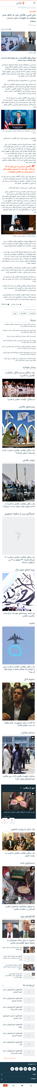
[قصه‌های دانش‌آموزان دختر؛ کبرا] (29, 1044)
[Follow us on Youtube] (25, 1069)
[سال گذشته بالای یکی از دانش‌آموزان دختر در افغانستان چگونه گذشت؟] (29, 976)
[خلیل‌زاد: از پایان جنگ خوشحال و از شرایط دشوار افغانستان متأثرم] (18, 929)
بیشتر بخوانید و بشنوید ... (9, 1058)
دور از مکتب (29, 788)
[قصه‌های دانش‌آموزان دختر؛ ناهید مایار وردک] (29, 1053)
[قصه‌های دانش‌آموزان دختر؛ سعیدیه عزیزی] (29, 1000)
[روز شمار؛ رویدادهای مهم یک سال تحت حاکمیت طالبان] (18, 592)
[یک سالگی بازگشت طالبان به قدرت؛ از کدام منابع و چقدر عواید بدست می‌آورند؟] (18, 482)
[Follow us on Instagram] (21, 1069)
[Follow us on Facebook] (34, 1069)
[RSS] (12, 1069)
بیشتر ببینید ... (6, 816)
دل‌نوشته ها (29, 985)
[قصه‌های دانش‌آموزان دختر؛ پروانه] (29, 1026)
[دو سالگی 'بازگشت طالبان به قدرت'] (18, 388)
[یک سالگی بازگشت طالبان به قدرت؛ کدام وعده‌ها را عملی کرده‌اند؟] (18, 429)
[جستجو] (31, 1085)
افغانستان (32, 11)
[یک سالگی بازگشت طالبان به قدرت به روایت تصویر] (18, 841)
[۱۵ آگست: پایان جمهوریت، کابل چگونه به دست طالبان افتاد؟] (18, 701)
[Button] (6, 29)
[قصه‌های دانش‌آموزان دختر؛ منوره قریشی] (29, 991)
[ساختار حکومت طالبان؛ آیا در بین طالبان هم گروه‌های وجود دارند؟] (18, 755)
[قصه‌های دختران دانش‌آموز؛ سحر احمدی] (29, 1018)
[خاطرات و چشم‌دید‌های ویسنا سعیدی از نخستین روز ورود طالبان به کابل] (29, 967)
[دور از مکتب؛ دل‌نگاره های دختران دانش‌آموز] (18, 801)
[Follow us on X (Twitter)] (29, 1069)
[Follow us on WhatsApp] (16, 1069)
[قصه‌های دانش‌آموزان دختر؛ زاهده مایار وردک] (29, 1009)
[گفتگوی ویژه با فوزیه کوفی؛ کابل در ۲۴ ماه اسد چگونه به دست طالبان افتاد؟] (29, 958)
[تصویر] (22, 1085)
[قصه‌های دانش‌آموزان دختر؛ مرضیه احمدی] (29, 1035)
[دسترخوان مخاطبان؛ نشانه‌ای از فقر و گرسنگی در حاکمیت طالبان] (18, 885)
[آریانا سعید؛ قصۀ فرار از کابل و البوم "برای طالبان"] (29, 950)
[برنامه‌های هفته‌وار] (13, 1085)
